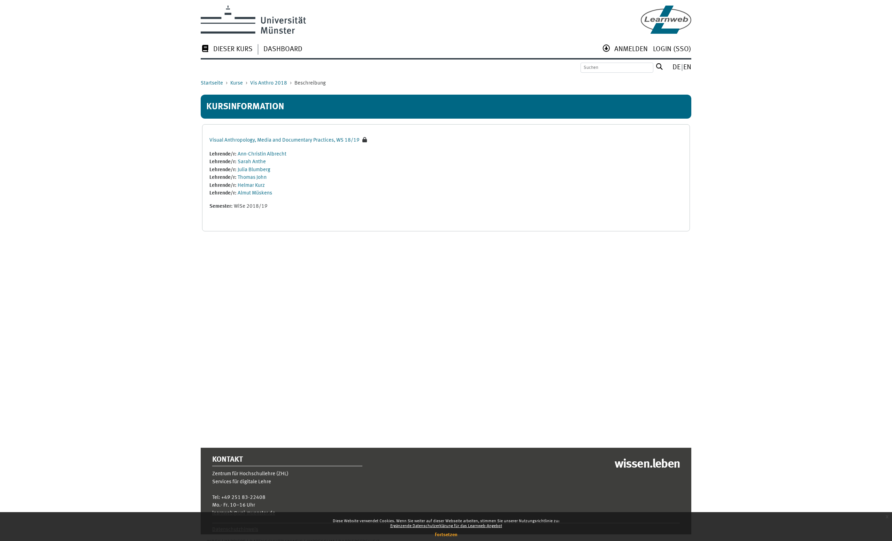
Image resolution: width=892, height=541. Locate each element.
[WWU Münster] (253, 20)
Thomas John (252, 177)
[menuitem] (227, 50)
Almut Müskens (255, 193)
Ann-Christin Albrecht (262, 154)
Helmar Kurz (251, 185)
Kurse (236, 83)
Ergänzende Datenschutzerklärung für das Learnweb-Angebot (446, 526)
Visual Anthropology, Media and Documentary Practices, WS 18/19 (284, 140)
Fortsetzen (446, 534)
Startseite (212, 83)
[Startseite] (666, 20)
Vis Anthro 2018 (268, 83)
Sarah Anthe (252, 162)
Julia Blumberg (254, 170)
